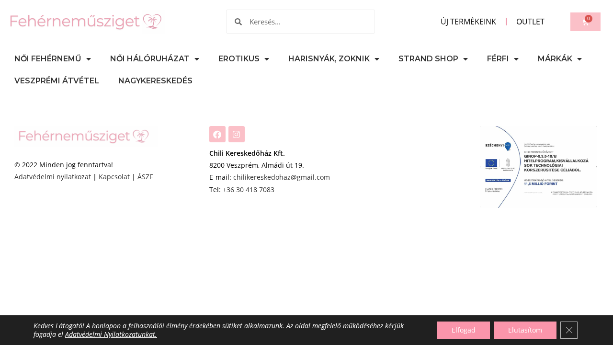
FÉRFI (498, 58)
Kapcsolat (114, 176)
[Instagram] (236, 134)
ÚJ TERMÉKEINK (468, 21)
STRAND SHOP (428, 58)
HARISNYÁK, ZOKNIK (329, 58)
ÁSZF (145, 176)
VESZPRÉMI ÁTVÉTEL (56, 80)
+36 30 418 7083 (248, 189)
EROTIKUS (239, 58)
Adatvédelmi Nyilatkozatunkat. (111, 334)
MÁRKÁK (555, 58)
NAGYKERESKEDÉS (155, 80)
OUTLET (530, 21)
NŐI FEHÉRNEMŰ (47, 58)
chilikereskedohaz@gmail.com (281, 177)
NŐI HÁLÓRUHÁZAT (150, 58)
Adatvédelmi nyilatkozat (52, 176)
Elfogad (464, 329)
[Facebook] (217, 134)
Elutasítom (525, 329)
